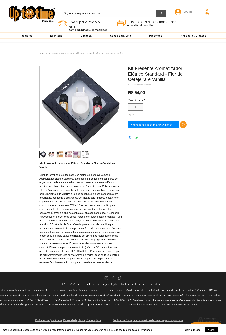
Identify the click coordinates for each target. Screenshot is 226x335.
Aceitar (211, 329)
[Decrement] (131, 107)
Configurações (192, 329)
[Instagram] (106, 278)
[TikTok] (119, 278)
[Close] (222, 329)
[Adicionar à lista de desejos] (183, 124)
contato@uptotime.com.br (184, 304)
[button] (207, 12)
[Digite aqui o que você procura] (161, 13)
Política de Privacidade (140, 329)
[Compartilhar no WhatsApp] (136, 137)
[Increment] (140, 107)
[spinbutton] (135, 107)
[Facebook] (113, 278)
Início (42, 53)
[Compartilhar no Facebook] (130, 137)
